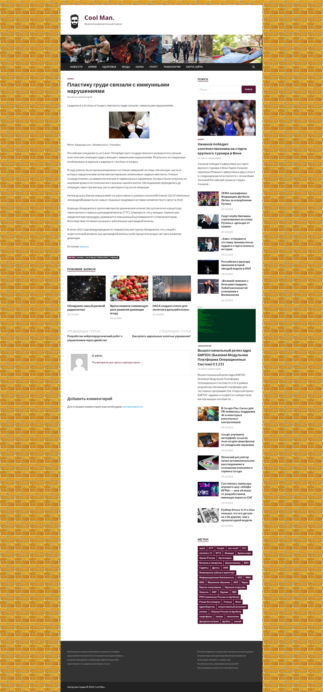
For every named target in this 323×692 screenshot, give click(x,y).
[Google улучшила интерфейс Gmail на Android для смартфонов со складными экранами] (208, 446)
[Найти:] (227, 89)
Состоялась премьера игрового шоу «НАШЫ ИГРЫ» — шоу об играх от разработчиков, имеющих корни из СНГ (237, 490)
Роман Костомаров (209, 601)
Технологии (172, 66)
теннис (219, 616)
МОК (201, 582)
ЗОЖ (225, 567)
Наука (140, 66)
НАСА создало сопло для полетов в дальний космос (171, 307)
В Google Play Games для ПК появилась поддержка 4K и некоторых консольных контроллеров (238, 415)
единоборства (207, 606)
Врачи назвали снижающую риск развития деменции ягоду (129, 309)
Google (220, 548)
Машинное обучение (219, 582)
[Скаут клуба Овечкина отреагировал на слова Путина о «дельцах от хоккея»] (208, 227)
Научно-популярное (210, 587)
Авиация (229, 553)
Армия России (207, 558)
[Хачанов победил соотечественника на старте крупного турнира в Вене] (227, 136)
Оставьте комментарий (79, 97)
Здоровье (109, 66)
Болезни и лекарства (210, 562)
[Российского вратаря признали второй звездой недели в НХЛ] (208, 273)
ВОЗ (246, 562)
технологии (233, 616)
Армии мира (244, 553)
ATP (211, 548)
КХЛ (240, 577)
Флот (238, 601)
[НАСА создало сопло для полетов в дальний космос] (172, 302)
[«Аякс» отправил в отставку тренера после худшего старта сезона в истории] (208, 250)
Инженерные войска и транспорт (217, 572)
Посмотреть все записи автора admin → (117, 362)
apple (202, 548)
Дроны (216, 567)
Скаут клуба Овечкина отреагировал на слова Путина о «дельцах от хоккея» (236, 221)
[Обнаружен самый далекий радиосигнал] (86, 302)
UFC (244, 548)
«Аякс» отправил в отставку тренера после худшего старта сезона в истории (237, 244)
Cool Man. (99, 17)
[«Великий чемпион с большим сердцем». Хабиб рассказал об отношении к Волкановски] (208, 292)
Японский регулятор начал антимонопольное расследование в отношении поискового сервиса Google (238, 464)
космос (203, 611)
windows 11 (205, 553)
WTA (218, 553)
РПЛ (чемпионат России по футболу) (219, 597)
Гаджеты (204, 567)
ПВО (234, 592)
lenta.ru (84, 246)
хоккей (237, 621)
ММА (248, 577)
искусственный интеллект (232, 606)
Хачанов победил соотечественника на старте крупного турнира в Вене (222, 148)
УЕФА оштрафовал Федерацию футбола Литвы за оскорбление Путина (236, 198)
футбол (226, 621)
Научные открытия (97, 257)
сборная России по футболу (226, 611)
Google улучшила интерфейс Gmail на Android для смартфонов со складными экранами (238, 439)
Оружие (224, 592)
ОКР (214, 592)
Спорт (153, 66)
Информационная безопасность (216, 577)
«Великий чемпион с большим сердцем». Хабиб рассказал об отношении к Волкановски (234, 287)
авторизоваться (133, 406)
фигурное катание (209, 621)
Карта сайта (194, 66)
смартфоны (205, 616)
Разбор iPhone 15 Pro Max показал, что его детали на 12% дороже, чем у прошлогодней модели (238, 515)
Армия (92, 66)
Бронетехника (232, 562)
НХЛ (236, 582)
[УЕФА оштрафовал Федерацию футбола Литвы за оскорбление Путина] (208, 204)
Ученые (114, 257)
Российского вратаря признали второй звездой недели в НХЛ (236, 265)
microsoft (233, 548)
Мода (126, 66)
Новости (76, 66)
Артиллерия (225, 558)
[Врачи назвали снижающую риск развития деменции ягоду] (129, 302)
